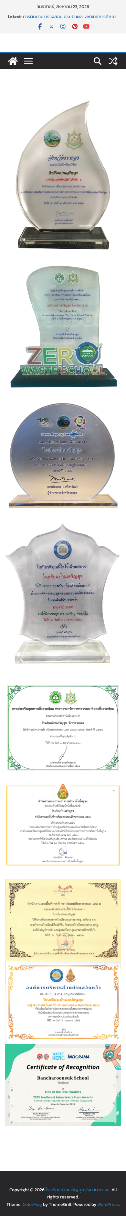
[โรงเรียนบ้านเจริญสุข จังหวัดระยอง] (13, 61)
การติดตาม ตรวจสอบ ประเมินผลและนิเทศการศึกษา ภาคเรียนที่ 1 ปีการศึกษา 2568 (69, 20)
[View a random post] (113, 61)
